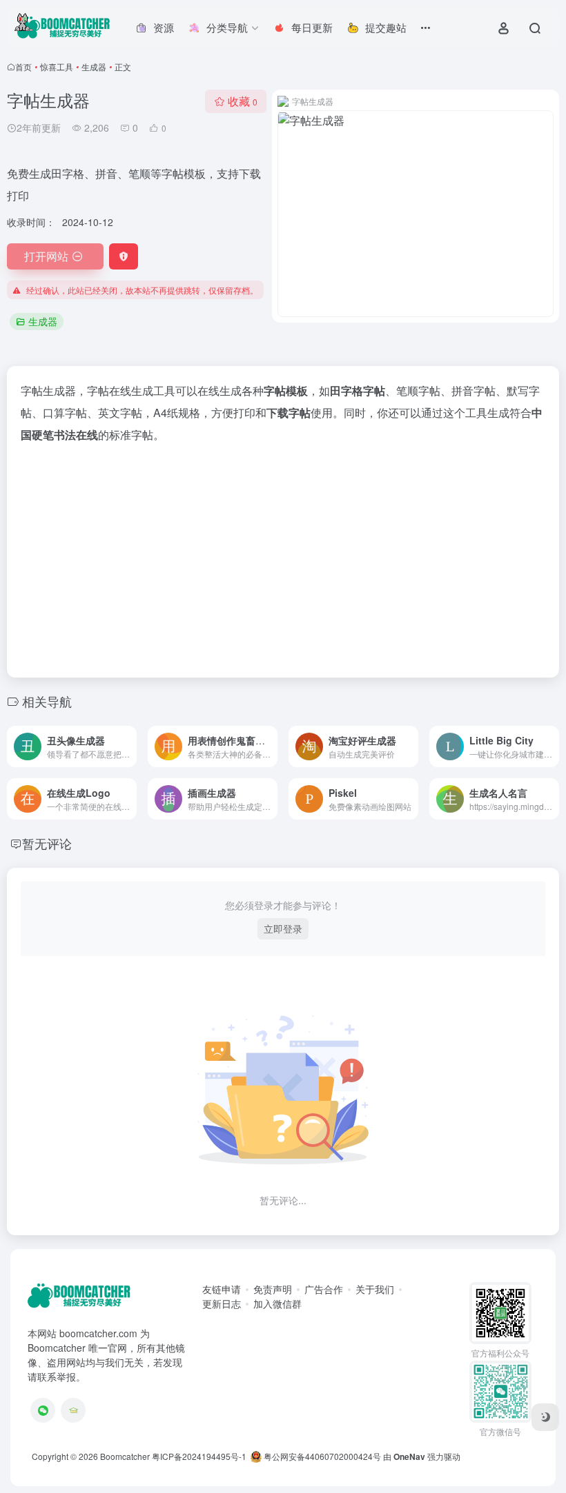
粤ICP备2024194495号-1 (199, 1456)
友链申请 (221, 1289)
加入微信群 (277, 1303)
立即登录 (283, 928)
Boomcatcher (125, 1456)
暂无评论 (47, 843)
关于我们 (374, 1289)
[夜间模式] (545, 1417)
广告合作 (323, 1289)
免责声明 (272, 1289)
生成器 (93, 66)
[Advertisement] (283, 556)
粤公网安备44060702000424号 (321, 1456)
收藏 (242, 101)
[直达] (129, 746)
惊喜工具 (56, 66)
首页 (23, 66)
